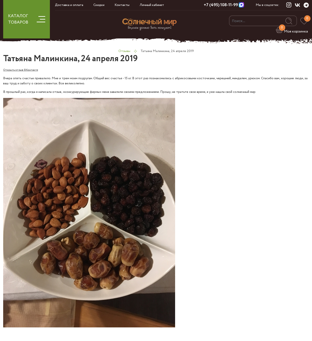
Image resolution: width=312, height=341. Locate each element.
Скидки (98, 5)
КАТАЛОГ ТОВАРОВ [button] (18, 19)
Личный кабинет (152, 5)
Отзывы (124, 51)
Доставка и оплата (69, 5)
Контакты (122, 5)
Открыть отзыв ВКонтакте (20, 70)
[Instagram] (288, 4)
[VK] (297, 4)
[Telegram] (306, 5)
